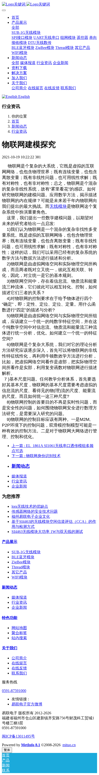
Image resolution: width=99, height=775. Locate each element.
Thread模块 (21, 567)
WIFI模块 (19, 577)
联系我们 (19, 673)
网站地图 (19, 628)
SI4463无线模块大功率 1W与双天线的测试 (47, 532)
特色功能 (9, 618)
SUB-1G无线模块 (26, 552)
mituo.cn (69, 745)
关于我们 (9, 648)
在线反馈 (19, 668)
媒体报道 (19, 476)
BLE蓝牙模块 (23, 557)
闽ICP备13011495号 (18, 736)
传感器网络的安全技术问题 (35, 511)
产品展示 (9, 542)
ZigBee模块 (21, 562)
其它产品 (19, 572)
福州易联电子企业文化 (31, 516)
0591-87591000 (14, 691)
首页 (15, 17)
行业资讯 (19, 131)
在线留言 (19, 663)
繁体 (7, 750)
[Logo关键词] (49, 4)
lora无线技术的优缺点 (30, 506)
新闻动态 (19, 126)
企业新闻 (19, 486)
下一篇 (36, 456)
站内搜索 (19, 638)
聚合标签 (19, 633)
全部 (15, 27)
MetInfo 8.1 (30, 745)
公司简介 (19, 658)
